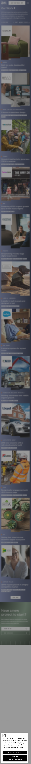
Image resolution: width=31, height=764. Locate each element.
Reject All (15, 756)
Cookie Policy (18, 747)
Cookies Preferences (15, 760)
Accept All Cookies (15, 752)
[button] (4, 735)
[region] (14, 748)
